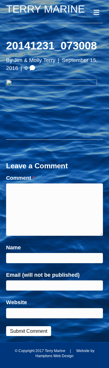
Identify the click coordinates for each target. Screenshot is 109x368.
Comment (20, 178)
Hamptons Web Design (54, 356)
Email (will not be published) (43, 275)
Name (13, 248)
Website (16, 302)
